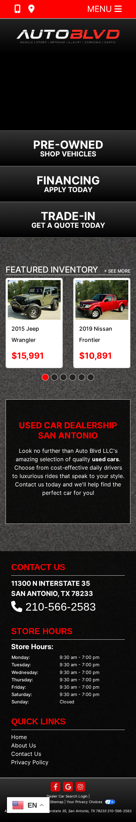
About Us (23, 745)
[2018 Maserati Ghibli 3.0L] (41, 297)
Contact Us (26, 753)
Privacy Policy (29, 762)
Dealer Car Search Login (67, 796)
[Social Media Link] (80, 787)
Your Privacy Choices (85, 802)
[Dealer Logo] (68, 36)
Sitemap (56, 802)
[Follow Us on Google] (68, 787)
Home (19, 736)
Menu (100, 9)
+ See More (117, 271)
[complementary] (115, 801)
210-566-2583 (60, 606)
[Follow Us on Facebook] (55, 787)
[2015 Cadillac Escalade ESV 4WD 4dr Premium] (109, 296)
